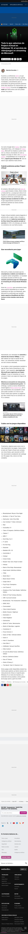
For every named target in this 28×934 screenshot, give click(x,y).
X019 (17, 76)
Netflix (16, 849)
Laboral (16, 846)
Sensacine (16, 886)
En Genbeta (5, 239)
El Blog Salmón (17, 905)
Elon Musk (25, 24)
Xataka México (5, 917)
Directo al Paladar (6, 896)
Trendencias (4, 905)
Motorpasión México (19, 923)
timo (3, 849)
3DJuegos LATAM (18, 917)
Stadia (17, 147)
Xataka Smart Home (6, 883)
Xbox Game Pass (16, 388)
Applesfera (4, 881)
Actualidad (17, 838)
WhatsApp (4, 852)
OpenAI (11, 24)
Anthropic (5, 24)
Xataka (3, 877)
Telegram (17, 823)
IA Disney (21, 801)
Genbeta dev (17, 844)
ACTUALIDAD (4, 4)
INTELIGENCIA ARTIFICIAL (16, 4)
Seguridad (4, 844)
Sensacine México (18, 919)
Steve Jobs (18, 24)
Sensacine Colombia (19, 921)
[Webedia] (24, 1)
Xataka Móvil (4, 879)
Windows (9, 682)
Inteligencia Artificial (19, 852)
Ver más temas (6, 857)
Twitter (15, 59)
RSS (20, 823)
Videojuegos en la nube (19, 682)
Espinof (16, 888)
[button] (12, 70)
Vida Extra (16, 879)
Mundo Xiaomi (5, 885)
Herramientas (17, 841)
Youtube (14, 823)
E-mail (20, 59)
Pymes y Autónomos (19, 907)
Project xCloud (5, 87)
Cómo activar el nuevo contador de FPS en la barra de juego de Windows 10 (13, 242)
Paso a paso (5, 838)
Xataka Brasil (4, 919)
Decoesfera (4, 907)
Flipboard (18, 59)
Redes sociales (5, 846)
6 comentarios (6, 59)
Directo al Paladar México (7, 923)
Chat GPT (14, 801)
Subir (22, 869)
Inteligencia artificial (6, 841)
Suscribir (23, 812)
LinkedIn (3, 825)
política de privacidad (21, 816)
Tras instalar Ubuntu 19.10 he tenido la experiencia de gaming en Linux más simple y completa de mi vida (12, 415)
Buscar (26, 863)
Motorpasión (17, 896)
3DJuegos (16, 877)
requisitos (10, 287)
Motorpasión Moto (18, 898)
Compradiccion (5, 910)
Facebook (12, 59)
